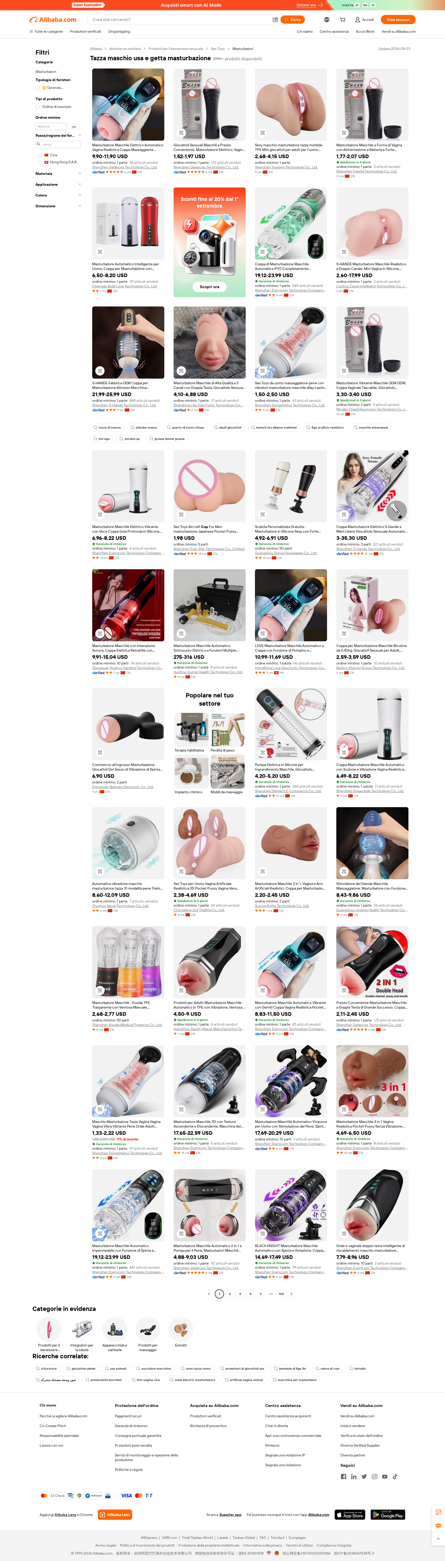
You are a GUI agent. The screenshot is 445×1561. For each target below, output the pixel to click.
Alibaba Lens (65, 1515)
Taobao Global (244, 1538)
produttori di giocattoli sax (245, 1368)
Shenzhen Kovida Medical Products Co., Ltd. (127, 1025)
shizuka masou (146, 427)
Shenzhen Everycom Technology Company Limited (291, 290)
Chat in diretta (276, 1426)
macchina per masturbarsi (297, 1380)
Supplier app (230, 1515)
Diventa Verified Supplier (360, 1445)
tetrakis (360, 1368)
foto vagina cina (148, 1380)
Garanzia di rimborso (131, 1426)
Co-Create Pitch (53, 1426)
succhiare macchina (156, 1368)
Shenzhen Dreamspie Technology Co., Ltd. (370, 791)
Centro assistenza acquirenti (288, 1416)
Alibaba (96, 49)
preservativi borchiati (106, 1380)
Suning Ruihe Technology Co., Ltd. (282, 906)
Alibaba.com (318, 1515)
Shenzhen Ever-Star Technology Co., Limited (209, 549)
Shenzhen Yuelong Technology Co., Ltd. (286, 167)
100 (281, 1294)
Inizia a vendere (352, 1426)
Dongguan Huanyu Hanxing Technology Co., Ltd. (128, 668)
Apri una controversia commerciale (293, 1436)
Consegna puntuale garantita (138, 1436)
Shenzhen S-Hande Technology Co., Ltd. (124, 405)
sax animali (118, 1368)
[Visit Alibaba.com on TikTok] (395, 1476)
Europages (297, 1538)
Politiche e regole (129, 1470)
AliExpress (149, 1538)
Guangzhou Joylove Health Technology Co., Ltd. (372, 910)
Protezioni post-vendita (133, 1445)
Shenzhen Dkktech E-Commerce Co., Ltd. (288, 791)
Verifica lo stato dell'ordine (361, 1436)
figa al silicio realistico (328, 427)
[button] (275, 19)
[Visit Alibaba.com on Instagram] (374, 1476)
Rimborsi (272, 1445)
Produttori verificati (205, 1416)
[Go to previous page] (209, 1294)
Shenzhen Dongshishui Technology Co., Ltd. (290, 405)
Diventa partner (352, 1455)
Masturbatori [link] (243, 49)
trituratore (49, 1368)
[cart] (343, 20)
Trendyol (277, 1538)
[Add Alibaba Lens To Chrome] (115, 1514)
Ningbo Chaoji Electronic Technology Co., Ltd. (372, 409)
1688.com (169, 1538)
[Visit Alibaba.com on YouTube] (385, 1476)
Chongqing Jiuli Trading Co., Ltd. (199, 910)
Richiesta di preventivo (208, 1426)
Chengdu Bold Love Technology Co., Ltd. (124, 286)
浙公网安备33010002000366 (307, 1553)
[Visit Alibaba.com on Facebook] (343, 1476)
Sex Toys (218, 49)
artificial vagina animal (246, 1380)
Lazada (222, 1538)
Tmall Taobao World (197, 1538)
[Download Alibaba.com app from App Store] (350, 1514)
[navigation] (58, 672)
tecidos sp (132, 439)
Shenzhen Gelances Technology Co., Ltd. (124, 167)
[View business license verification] (269, 1553)
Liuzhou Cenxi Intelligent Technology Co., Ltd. (372, 286)
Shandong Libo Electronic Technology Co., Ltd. (210, 405)
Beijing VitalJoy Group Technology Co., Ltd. (370, 668)
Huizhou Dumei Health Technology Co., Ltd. (208, 672)
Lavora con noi (51, 1445)
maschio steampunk (373, 427)
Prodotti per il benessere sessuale (176, 49)
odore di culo (330, 1368)
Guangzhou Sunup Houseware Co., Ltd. (286, 553)
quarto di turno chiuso (188, 427)
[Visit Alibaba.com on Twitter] (364, 1476)
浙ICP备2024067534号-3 (354, 1553)
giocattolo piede (83, 1368)
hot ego (104, 439)
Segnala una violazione (283, 1465)
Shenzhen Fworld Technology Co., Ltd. (366, 171)
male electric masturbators (195, 1380)
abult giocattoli (230, 427)
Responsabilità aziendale (59, 1436)
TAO (262, 1538)
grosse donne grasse (170, 439)
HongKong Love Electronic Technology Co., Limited (291, 668)
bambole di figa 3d (292, 1368)
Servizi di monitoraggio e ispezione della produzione (146, 1457)
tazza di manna (110, 427)
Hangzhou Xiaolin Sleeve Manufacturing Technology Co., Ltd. (210, 1029)
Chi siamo (48, 1405)
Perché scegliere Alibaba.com (63, 1416)
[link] (438, 1512)
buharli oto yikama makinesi (276, 427)
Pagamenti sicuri (128, 1416)
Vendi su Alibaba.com (357, 1416)
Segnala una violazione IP (285, 1455)
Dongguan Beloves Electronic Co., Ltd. (122, 787)
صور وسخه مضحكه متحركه (58, 1380)
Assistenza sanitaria (125, 49)
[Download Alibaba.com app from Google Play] (388, 1514)
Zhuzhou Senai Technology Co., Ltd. (120, 906)
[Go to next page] (291, 1294)
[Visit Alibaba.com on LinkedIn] (354, 1476)
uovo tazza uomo (198, 1368)
